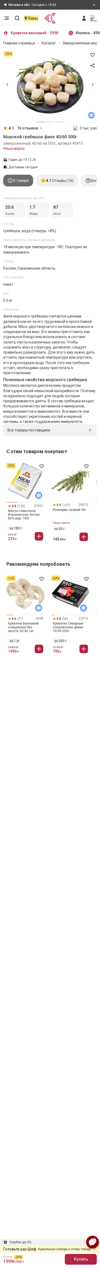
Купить (81, 1259)
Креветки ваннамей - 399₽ (35, 33)
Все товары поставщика (28, 430)
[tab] (18, 180)
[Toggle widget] (92, 1242)
